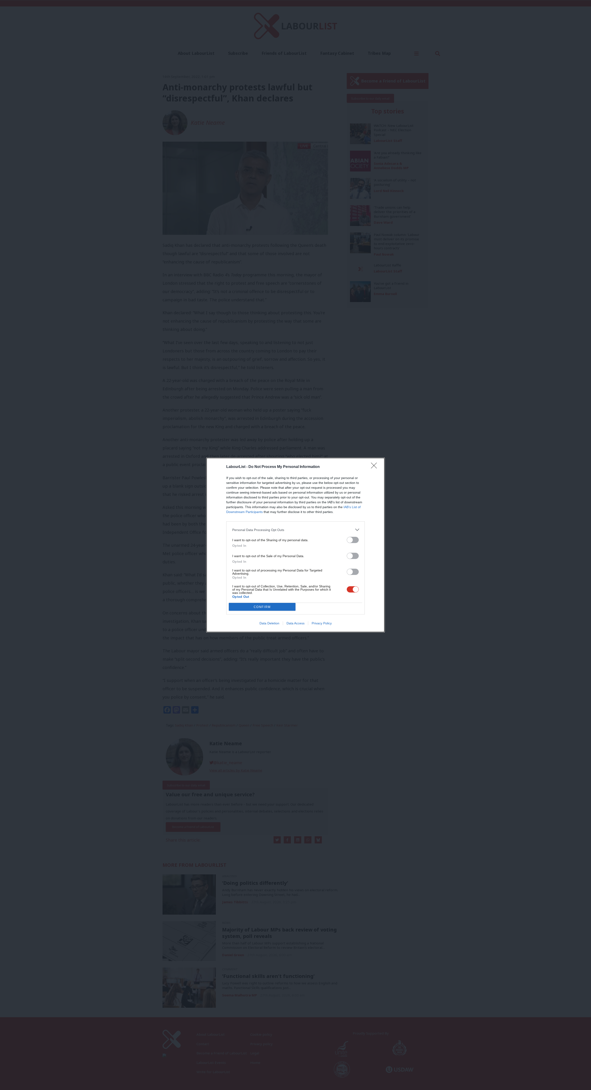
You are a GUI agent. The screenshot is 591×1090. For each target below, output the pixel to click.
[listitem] (295, 529)
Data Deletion (269, 623)
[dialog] (295, 545)
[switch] (353, 540)
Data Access (295, 623)
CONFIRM (262, 607)
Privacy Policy (322, 623)
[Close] (375, 467)
